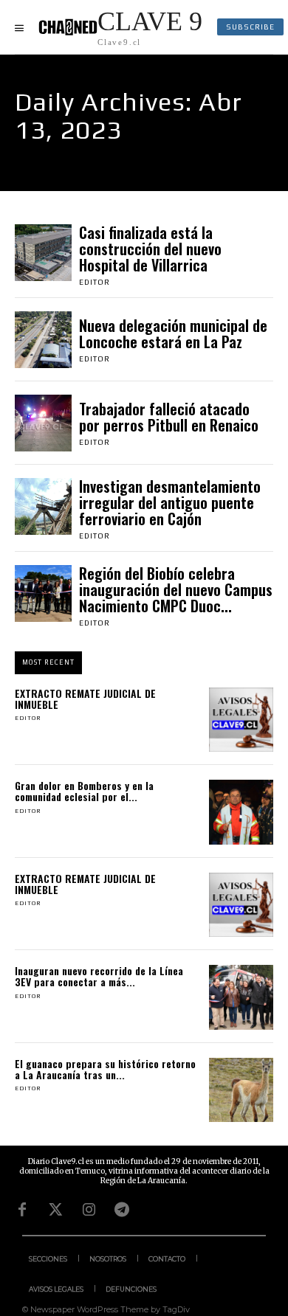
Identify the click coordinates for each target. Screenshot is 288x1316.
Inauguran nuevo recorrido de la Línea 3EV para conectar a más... (99, 976)
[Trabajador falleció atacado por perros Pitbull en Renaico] (43, 423)
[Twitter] (55, 1209)
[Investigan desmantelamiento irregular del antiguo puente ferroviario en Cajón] (43, 506)
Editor (94, 282)
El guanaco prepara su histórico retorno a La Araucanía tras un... (105, 1069)
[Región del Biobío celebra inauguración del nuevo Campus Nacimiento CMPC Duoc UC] (43, 593)
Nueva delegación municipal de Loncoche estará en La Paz (173, 333)
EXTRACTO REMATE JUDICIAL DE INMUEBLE (85, 698)
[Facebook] (22, 1209)
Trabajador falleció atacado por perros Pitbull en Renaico (168, 417)
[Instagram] (88, 1209)
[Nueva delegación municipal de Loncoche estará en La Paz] (43, 339)
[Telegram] (121, 1209)
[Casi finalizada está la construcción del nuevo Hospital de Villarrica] (43, 252)
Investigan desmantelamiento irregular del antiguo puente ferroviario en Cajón (170, 502)
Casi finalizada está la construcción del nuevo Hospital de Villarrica (150, 248)
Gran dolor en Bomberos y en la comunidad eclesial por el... (84, 791)
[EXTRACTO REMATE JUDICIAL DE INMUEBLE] (241, 720)
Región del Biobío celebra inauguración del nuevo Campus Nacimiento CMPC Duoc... (175, 589)
